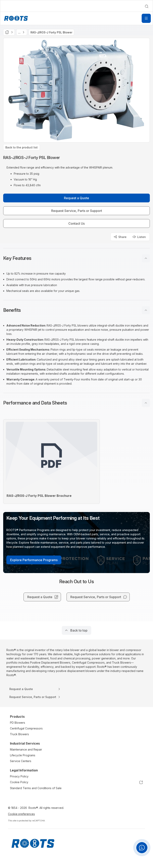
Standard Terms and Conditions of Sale (36, 788)
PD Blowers (17, 722)
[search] (146, 6)
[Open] (146, 18)
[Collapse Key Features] (146, 258)
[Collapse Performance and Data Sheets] (146, 403)
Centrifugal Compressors (26, 728)
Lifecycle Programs (22, 755)
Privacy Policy (19, 776)
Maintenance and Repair (26, 749)
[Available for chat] (141, 847)
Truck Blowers (19, 734)
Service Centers (20, 761)
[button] (76, 258)
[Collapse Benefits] (146, 310)
